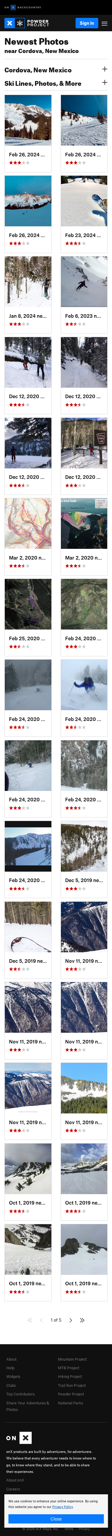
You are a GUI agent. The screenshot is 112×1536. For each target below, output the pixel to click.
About (11, 1359)
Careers (13, 1489)
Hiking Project (70, 1376)
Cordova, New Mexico (38, 69)
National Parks (70, 1403)
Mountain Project (72, 1359)
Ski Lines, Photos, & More (43, 82)
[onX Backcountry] (23, 7)
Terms (68, 1528)
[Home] (29, 23)
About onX (15, 1480)
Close (56, 1518)
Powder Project (71, 1394)
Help (10, 1367)
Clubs (11, 1385)
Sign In (87, 23)
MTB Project (68, 1367)
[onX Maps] (19, 1442)
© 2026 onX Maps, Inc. (40, 1528)
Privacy (84, 1528)
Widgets (13, 1376)
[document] (56, 1510)
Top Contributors (20, 1394)
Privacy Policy (62, 1507)
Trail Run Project (72, 1385)
